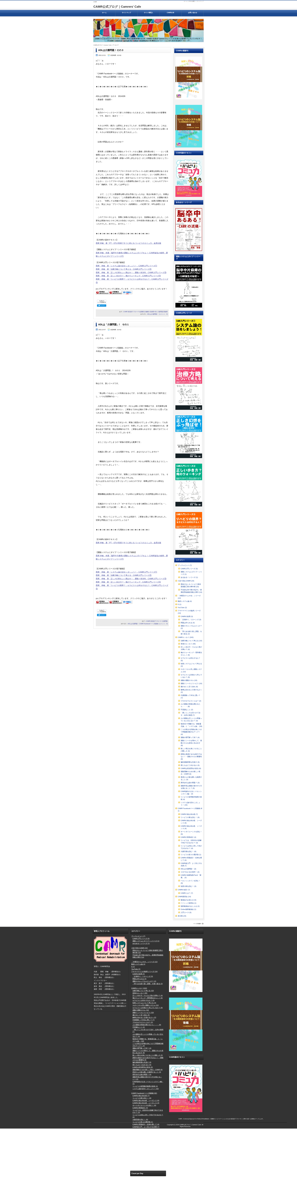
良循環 (152, 311)
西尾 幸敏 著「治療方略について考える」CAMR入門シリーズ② (124, 269)
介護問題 (160, 311)
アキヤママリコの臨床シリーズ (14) (144, 971)
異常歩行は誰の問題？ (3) (190, 783)
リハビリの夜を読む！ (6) (190, 817)
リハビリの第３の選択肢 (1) (191, 854)
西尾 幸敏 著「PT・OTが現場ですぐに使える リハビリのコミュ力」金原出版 (128, 243)
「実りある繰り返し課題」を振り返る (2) (147, 984)
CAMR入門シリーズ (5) (189, 569)
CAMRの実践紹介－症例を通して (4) (145, 1124)
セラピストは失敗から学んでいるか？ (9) (147, 1008)
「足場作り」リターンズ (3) (191, 619)
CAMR (125, 311)
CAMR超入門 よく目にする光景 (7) (145, 1127)
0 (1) (179, 604)
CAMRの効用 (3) (187, 616)
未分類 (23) (182, 916)
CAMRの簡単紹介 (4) (188, 837)
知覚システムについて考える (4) (144, 1003)
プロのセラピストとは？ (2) (191, 701)
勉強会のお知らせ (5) (188, 900)
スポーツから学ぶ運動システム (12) (145, 1005)
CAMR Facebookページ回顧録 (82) (144, 1093)
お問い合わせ (192, 12)
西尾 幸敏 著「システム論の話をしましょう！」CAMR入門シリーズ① (126, 266)
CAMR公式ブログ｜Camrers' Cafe (117, 6)
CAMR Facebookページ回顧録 (148, 624)
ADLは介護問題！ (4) (188, 869)
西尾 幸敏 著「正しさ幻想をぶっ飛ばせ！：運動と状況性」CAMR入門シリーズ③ (131, 273)
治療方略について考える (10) (191, 641)
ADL (155, 311)
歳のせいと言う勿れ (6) (189, 687)
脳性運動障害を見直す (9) (190, 762)
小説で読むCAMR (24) (186, 581)
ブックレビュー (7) (185, 565)
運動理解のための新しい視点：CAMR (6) (147, 1070)
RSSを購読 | (193, 1)
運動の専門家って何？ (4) (190, 737)
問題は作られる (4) (188, 623)
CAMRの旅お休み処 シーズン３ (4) (145, 1103)
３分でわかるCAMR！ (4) (190, 872)
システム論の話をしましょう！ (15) (145, 1089)
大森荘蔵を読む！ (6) (188, 851)
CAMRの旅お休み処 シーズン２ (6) (145, 1100)
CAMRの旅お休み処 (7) (189, 814)
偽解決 (147, 311)
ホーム (185, 1)
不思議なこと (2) (187, 709)
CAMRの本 (170, 12)
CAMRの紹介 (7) (184, 890)
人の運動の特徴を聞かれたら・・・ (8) (146, 1025)
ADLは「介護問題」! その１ (113, 324)
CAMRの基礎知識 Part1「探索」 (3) (145, 1134)
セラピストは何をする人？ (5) (143, 1000)
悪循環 (165, 311)
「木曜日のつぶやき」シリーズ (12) (144, 962)
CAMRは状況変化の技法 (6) (191, 768)
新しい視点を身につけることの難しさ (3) (147, 1055)
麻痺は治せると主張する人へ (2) (144, 1017)
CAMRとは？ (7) (187, 893)
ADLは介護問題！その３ (111, 50)
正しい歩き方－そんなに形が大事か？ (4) (147, 995)
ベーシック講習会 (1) (188, 903)
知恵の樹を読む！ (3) (188, 886)
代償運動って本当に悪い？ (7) (143, 1020)
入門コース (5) (186, 912)
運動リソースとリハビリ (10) (191, 683)
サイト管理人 (148, 12)
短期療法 (142, 311)
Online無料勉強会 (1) (188, 909)
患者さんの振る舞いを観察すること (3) (146, 1072)
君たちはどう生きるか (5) (190, 765)
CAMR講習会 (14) (184, 896)
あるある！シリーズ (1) (189, 577)
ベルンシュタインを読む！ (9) (143, 1136)
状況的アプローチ (133, 311)
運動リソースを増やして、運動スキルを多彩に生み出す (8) (191, 743)
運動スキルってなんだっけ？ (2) (144, 981)
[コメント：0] (163, 314)
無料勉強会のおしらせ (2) (190, 906)
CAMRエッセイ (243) (186, 637)
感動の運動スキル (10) (189, 680)
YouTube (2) (182, 607)
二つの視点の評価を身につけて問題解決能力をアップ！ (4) (191, 731)
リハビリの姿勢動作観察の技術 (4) (145, 1086)
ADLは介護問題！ (152, 314)
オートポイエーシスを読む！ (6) (144, 1105)
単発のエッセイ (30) (188, 644)
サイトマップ (200, 1)
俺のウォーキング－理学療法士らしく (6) (147, 998)
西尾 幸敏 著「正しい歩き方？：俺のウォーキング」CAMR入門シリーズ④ (128, 276)
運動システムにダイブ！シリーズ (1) (145, 941)
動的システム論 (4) (185, 601)
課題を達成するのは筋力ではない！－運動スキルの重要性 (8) (191, 756)
